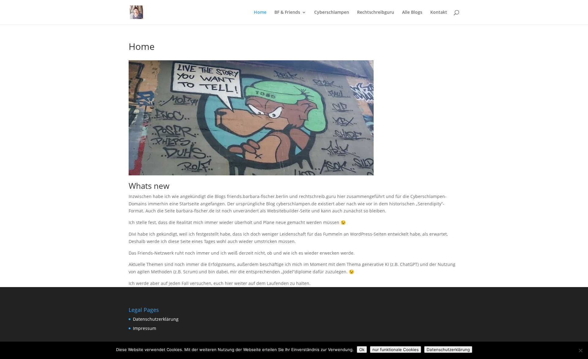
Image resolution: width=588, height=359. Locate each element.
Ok (361, 349)
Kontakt (438, 12)
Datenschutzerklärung (156, 319)
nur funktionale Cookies (395, 349)
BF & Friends (287, 12)
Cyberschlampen (331, 12)
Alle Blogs (412, 12)
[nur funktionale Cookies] (580, 350)
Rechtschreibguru (375, 12)
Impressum (144, 328)
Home (260, 12)
